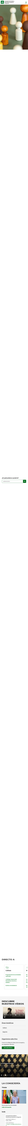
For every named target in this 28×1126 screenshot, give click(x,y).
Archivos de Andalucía (11, 985)
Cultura (8, 970)
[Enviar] (24, 481)
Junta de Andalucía (2, 2)
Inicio (11, 2)
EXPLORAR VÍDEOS (8, 1047)
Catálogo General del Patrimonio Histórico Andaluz (11, 981)
